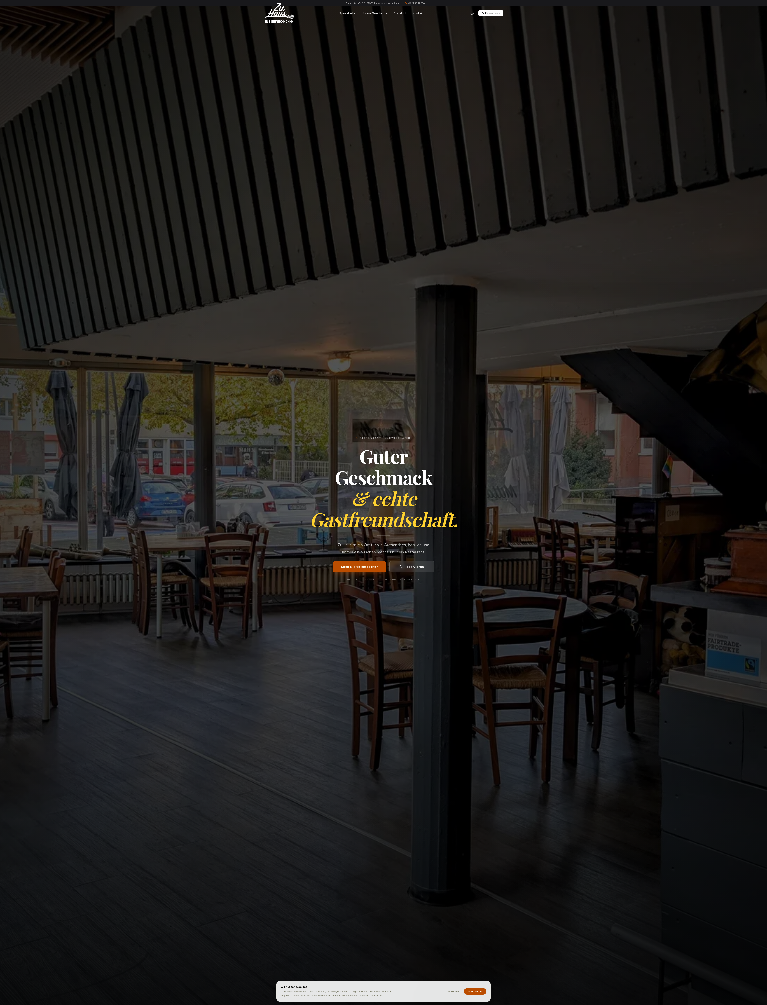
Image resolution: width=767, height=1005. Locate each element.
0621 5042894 (416, 3)
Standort (400, 13)
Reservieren (492, 13)
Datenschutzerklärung (370, 995)
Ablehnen (453, 991)
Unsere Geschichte (375, 13)
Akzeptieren (475, 991)
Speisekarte (347, 13)
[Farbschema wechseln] (472, 13)
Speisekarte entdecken (359, 567)
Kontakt (418, 13)
